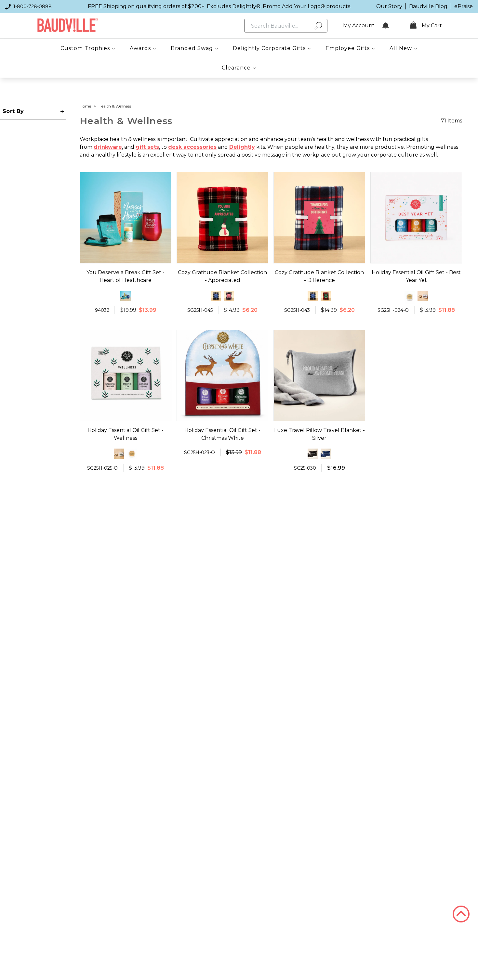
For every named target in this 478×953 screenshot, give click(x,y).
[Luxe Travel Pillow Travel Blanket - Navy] (326, 454)
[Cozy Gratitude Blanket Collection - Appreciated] (326, 296)
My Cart (432, 25)
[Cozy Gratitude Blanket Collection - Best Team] (216, 296)
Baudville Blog (428, 6)
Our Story (389, 6)
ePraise (463, 6)
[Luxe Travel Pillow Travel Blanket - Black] (313, 454)
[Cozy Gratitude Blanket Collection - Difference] (229, 296)
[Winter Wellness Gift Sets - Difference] (119, 454)
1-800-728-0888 (32, 6)
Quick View (125, 257)
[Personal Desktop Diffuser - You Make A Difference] (132, 454)
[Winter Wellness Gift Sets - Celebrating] (423, 296)
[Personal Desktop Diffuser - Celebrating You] (410, 297)
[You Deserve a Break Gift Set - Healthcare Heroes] (125, 296)
